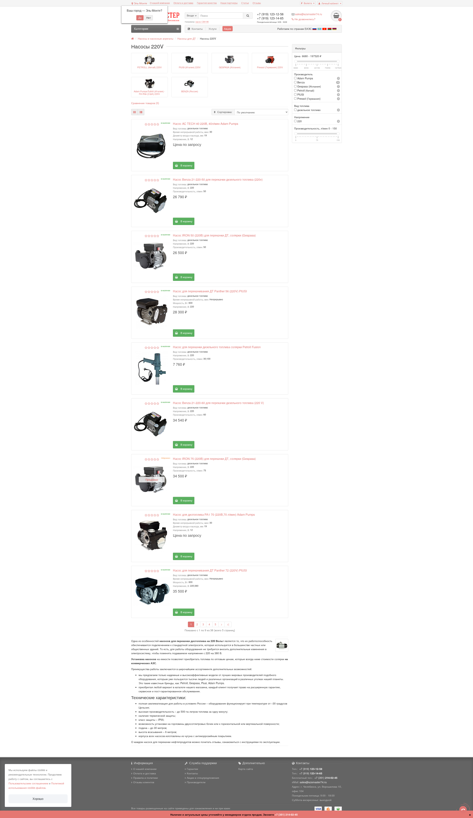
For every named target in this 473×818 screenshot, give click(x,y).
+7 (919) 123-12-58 (270, 14)
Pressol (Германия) (318, 98)
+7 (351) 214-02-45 (286, 814)
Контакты (197, 29)
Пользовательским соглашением (28, 783)
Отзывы (257, 2)
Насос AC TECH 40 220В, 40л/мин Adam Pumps (205, 123)
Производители (196, 782)
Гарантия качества (207, 2)
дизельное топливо (318, 110)
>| (228, 624)
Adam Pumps (318, 78)
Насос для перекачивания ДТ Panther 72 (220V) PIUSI (210, 570)
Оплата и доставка (183, 2)
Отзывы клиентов (143, 782)
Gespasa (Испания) (318, 86)
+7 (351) (325, 778)
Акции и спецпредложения (203, 778)
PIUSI (318, 94)
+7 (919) (310, 769)
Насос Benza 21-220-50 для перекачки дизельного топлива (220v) (218, 179)
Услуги (213, 29)
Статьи (245, 2)
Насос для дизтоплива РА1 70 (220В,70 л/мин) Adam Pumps (214, 514)
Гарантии (192, 769)
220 (318, 121)
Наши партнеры (229, 2)
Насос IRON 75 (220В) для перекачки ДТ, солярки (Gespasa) (214, 458)
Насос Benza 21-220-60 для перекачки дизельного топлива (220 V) (218, 403)
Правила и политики (145, 778)
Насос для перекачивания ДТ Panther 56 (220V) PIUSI (210, 291)
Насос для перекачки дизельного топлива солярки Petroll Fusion (217, 347)
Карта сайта (245, 769)
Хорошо (38, 799)
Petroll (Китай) (318, 90)
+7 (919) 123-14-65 (270, 18)
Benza (318, 82)
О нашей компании (160, 2)
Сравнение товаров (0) (145, 103)
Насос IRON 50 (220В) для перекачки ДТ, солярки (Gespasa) (214, 235)
